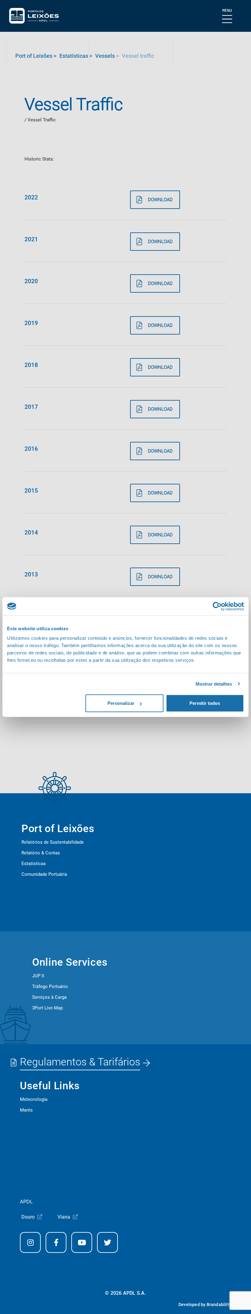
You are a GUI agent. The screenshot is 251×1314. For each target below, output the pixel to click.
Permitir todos (204, 703)
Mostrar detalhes (214, 683)
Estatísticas (33, 863)
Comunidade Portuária (44, 874)
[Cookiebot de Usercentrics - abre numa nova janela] (217, 606)
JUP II (38, 976)
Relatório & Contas (40, 853)
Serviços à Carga (49, 997)
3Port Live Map (47, 1008)
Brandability (219, 1304)
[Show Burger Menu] (227, 16)
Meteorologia (33, 1099)
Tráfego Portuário (50, 986)
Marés (26, 1110)
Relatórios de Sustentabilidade (52, 842)
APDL (26, 1201)
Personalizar (120, 703)
